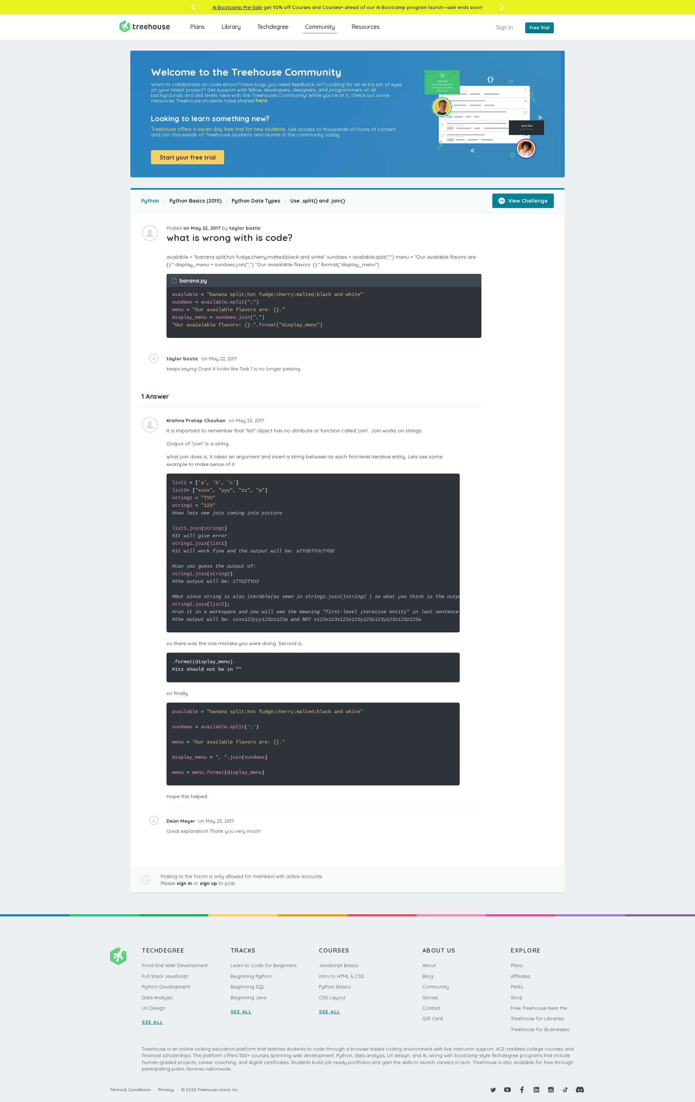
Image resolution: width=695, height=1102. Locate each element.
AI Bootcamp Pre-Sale (237, 7)
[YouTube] (507, 1090)
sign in (184, 883)
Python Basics (334, 986)
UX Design (153, 1008)
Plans (197, 26)
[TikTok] (565, 1090)
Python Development (166, 986)
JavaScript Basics (338, 965)
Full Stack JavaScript (165, 976)
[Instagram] (551, 1090)
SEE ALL (152, 1022)
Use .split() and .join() (317, 201)
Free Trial (539, 27)
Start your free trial (188, 157)
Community (320, 26)
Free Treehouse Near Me (539, 1008)
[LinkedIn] (536, 1090)
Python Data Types (256, 201)
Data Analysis (157, 997)
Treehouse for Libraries (537, 1018)
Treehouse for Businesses (540, 1029)
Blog (427, 976)
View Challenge (527, 201)
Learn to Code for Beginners (263, 965)
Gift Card (432, 1018)
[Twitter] (493, 1090)
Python (150, 201)
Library (231, 26)
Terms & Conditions (130, 1089)
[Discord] (580, 1090)
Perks (517, 986)
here (262, 100)
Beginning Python (251, 976)
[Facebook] (522, 1090)
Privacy (166, 1089)
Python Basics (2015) (195, 201)
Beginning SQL (248, 986)
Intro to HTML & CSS (341, 976)
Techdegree (272, 26)
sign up (208, 883)
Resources (365, 26)
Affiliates (520, 976)
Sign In (504, 27)
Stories (430, 997)
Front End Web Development (175, 965)
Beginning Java (248, 997)
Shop (517, 997)
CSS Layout (332, 997)
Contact (431, 1008)
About (429, 965)
